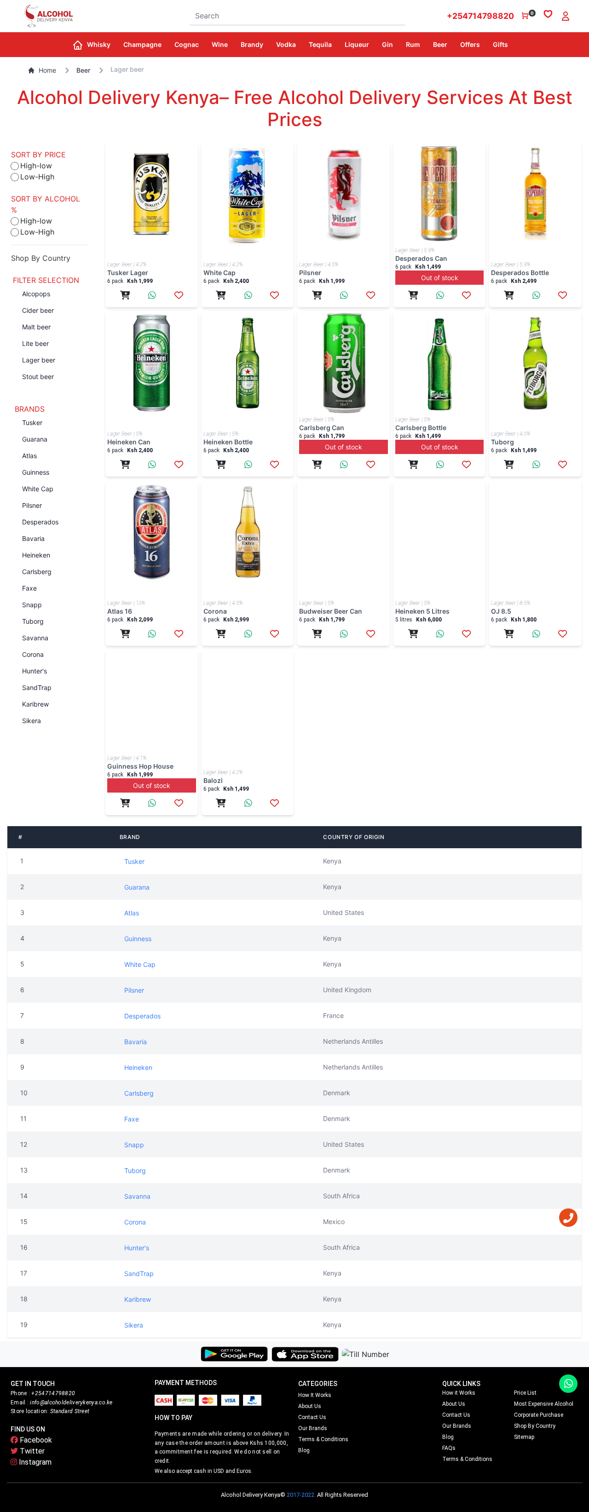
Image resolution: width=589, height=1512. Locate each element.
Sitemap (524, 1437)
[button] (101, 44)
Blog (304, 1450)
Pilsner (32, 505)
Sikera (31, 720)
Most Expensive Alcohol (543, 1404)
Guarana (34, 439)
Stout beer (38, 376)
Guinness (35, 472)
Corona (33, 654)
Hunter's (34, 671)
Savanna (35, 638)
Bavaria (33, 538)
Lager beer (38, 360)
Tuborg (33, 621)
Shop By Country (40, 258)
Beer (83, 70)
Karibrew (35, 704)
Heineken (36, 555)
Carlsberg (37, 571)
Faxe (29, 588)
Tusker (32, 422)
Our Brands (312, 1428)
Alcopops (36, 294)
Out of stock (439, 278)
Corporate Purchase (538, 1415)
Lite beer (35, 343)
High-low (36, 165)
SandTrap (37, 687)
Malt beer (36, 327)
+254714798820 (480, 16)
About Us (309, 1406)
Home (47, 70)
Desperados (40, 522)
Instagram (34, 1462)
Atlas (29, 456)
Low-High (37, 176)
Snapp (32, 605)
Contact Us (312, 1417)
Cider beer (38, 310)
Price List (525, 1393)
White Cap (37, 489)
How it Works (314, 1395)
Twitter (31, 1451)
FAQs (449, 1448)
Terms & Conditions (323, 1439)
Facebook (35, 1440)
